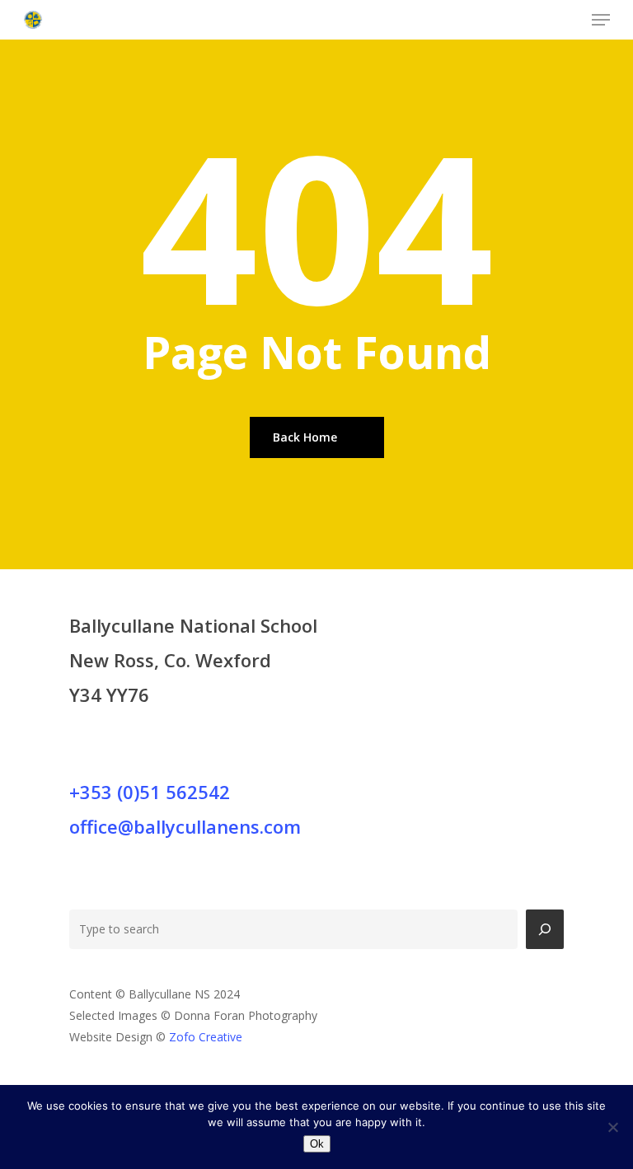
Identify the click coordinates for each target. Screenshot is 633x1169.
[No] (612, 1127)
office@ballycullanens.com (185, 826)
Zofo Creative (205, 1037)
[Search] (545, 929)
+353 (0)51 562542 (149, 791)
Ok (317, 1144)
